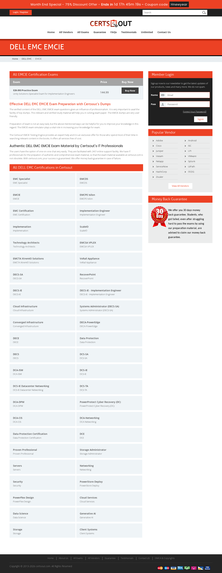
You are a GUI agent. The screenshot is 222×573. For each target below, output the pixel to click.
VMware (192, 156)
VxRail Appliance (89, 258)
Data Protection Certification (30, 433)
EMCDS (84, 178)
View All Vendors (180, 185)
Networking (87, 465)
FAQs (113, 32)
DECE (16, 338)
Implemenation (22, 226)
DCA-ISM (18, 370)
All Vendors (66, 32)
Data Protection (89, 338)
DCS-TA (84, 386)
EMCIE (16, 194)
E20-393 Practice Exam (25, 90)
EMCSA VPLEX (88, 242)
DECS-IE (17, 290)
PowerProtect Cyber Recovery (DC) (100, 402)
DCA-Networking (89, 418)
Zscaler (159, 176)
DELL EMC (27, 59)
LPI (189, 150)
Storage (17, 529)
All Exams (83, 32)
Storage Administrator (93, 449)
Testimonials (128, 32)
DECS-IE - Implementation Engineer (100, 290)
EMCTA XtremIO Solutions (28, 258)
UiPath (191, 166)
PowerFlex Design (23, 497)
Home (51, 32)
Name (154, 94)
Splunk (191, 161)
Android (192, 140)
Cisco (158, 145)
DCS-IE (83, 370)
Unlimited (147, 32)
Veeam (159, 156)
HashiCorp (161, 171)
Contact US (144, 558)
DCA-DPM (18, 402)
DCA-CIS (17, 418)
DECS (16, 354)
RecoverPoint (88, 274)
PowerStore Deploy (91, 481)
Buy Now (130, 90)
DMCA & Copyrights (165, 558)
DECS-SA (18, 274)
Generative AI (88, 513)
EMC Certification (23, 210)
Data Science (20, 513)
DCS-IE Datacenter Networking (31, 386)
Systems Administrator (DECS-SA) (99, 306)
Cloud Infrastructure (25, 306)
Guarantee (99, 32)
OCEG (191, 171)
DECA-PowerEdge (90, 322)
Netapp (160, 161)
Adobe (159, 140)
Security (18, 481)
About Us (63, 558)
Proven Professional (25, 449)
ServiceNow (162, 166)
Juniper (159, 150)
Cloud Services (88, 497)
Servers (17, 465)
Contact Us (164, 32)
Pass (153, 104)
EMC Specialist (21, 178)
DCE (82, 433)
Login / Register (20, 12)
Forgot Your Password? (194, 111)
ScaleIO (84, 226)
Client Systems (88, 529)
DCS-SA (84, 354)
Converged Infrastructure (28, 322)
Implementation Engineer (95, 210)
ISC (189, 145)
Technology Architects (26, 242)
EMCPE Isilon (87, 194)
